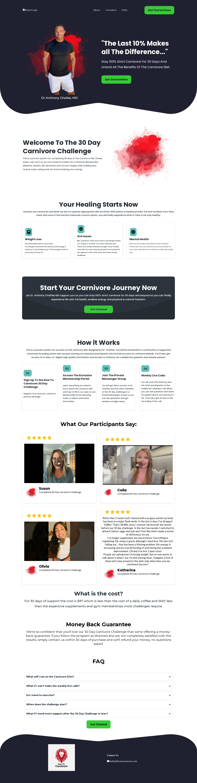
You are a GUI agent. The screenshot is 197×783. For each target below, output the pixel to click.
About (96, 10)
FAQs (124, 10)
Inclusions (111, 10)
